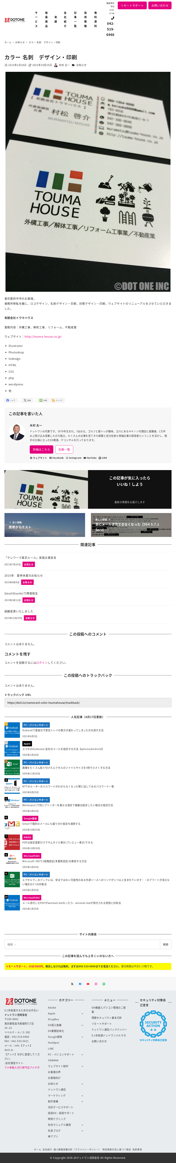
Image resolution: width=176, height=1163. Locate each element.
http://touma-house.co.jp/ (43, 336)
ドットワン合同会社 (88, 1157)
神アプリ (53, 1136)
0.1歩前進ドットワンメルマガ (109, 1035)
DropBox (53, 1019)
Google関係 (55, 1036)
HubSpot (53, 1042)
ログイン (42, 662)
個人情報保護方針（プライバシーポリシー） (77, 1149)
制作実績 (53, 1101)
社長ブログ (54, 1130)
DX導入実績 (55, 1025)
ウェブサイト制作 (58, 1066)
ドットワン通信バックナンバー (109, 1029)
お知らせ (81, 65)
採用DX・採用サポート (61, 1113)
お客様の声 (54, 1072)
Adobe (52, 1007)
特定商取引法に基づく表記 (116, 1149)
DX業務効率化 (56, 1031)
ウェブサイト (40, 457)
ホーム (37, 1149)
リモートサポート (132, 5)
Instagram (75, 457)
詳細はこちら (41, 449)
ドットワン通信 (57, 1089)
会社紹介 (47, 1149)
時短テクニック (57, 1119)
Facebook (58, 457)
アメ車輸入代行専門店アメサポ (22, 1067)
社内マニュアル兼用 (59, 1124)
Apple (51, 1013)
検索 (165, 944)
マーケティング (57, 1095)
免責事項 (137, 1149)
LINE (104, 457)
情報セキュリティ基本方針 (107, 1017)
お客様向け (54, 1077)
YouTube (92, 457)
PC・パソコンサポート (61, 1054)
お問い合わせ (160, 5)
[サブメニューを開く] (82, 1013)
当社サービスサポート (60, 1107)
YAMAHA (53, 1060)
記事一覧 (64, 449)
